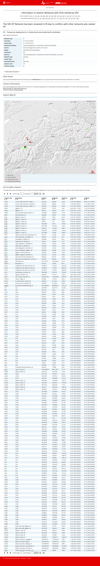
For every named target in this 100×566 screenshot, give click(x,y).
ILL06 (5, 230)
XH (49, 18)
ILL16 (5, 252)
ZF (71, 18)
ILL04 (5, 223)
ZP (74, 18)
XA (46, 18)
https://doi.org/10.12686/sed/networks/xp (14, 88)
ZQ (77, 18)
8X (50, 16)
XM (52, 18)
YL (58, 18)
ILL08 (5, 226)
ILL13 (5, 237)
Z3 (66, 18)
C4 (61, 16)
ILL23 (5, 526)
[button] (6, 2)
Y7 (73, 16)
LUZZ (5, 369)
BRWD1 (6, 285)
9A (52, 16)
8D (44, 16)
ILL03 (5, 221)
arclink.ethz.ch (36, 79)
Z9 (69, 18)
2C (40, 18)
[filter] (6, 199)
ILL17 (5, 243)
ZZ (79, 16)
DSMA (6, 261)
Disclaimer (23, 558)
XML (22, 90)
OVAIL (6, 550)
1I (33, 16)
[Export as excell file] (40, 194)
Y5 (63, 18)
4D (38, 16)
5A (41, 16)
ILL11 (5, 239)
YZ (76, 16)
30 (35, 16)
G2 (63, 16)
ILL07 (5, 232)
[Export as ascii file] (43, 194)
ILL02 (5, 219)
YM (61, 18)
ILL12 (5, 241)
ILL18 (5, 248)
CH (31, 16)
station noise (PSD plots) (11, 71)
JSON (19, 90)
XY (70, 16)
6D (43, 18)
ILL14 (5, 246)
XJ (68, 16)
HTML (15, 90)
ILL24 (5, 528)
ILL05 (5, 228)
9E (55, 16)
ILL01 (5, 217)
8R (47, 16)
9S (58, 16)
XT (55, 18)
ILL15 (5, 254)
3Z (38, 18)
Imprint (29, 558)
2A (35, 18)
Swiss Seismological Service (13, 558)
